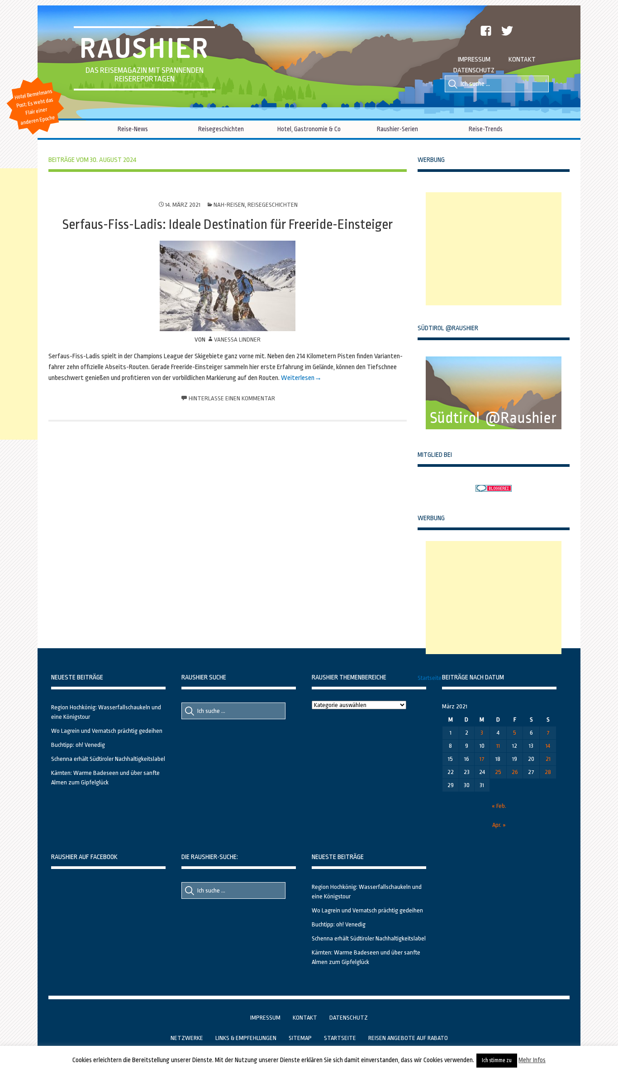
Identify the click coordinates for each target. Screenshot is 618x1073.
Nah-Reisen (229, 204)
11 (498, 745)
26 (515, 772)
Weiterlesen (297, 378)
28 (548, 772)
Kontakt (522, 59)
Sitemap (300, 1038)
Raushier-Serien (397, 129)
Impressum (474, 59)
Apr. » (499, 824)
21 (548, 758)
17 (482, 758)
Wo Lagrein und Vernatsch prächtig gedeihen (106, 730)
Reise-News (133, 129)
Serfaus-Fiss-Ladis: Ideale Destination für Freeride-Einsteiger (227, 224)
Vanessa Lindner (237, 339)
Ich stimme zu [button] (497, 1060)
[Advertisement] (493, 248)
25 (498, 772)
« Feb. (499, 805)
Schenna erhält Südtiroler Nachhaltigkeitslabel (108, 758)
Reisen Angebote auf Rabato (408, 1038)
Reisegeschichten (221, 129)
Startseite (430, 677)
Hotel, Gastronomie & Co (309, 129)
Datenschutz (473, 70)
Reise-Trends (486, 129)
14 (548, 745)
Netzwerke (187, 1038)
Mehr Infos (532, 1060)
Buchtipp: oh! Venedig (78, 744)
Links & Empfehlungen (245, 1038)
